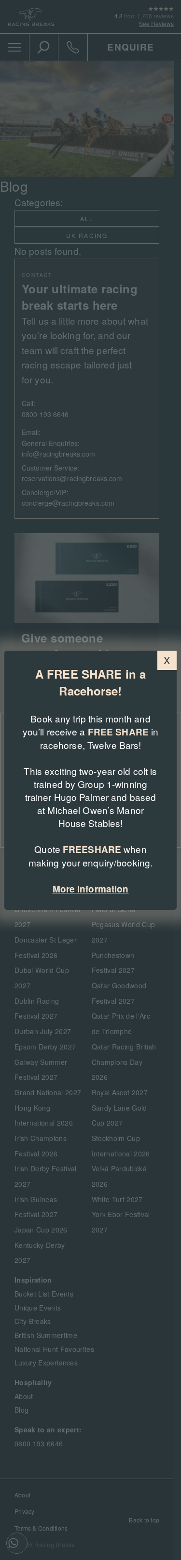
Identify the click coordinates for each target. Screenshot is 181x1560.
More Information (91, 888)
